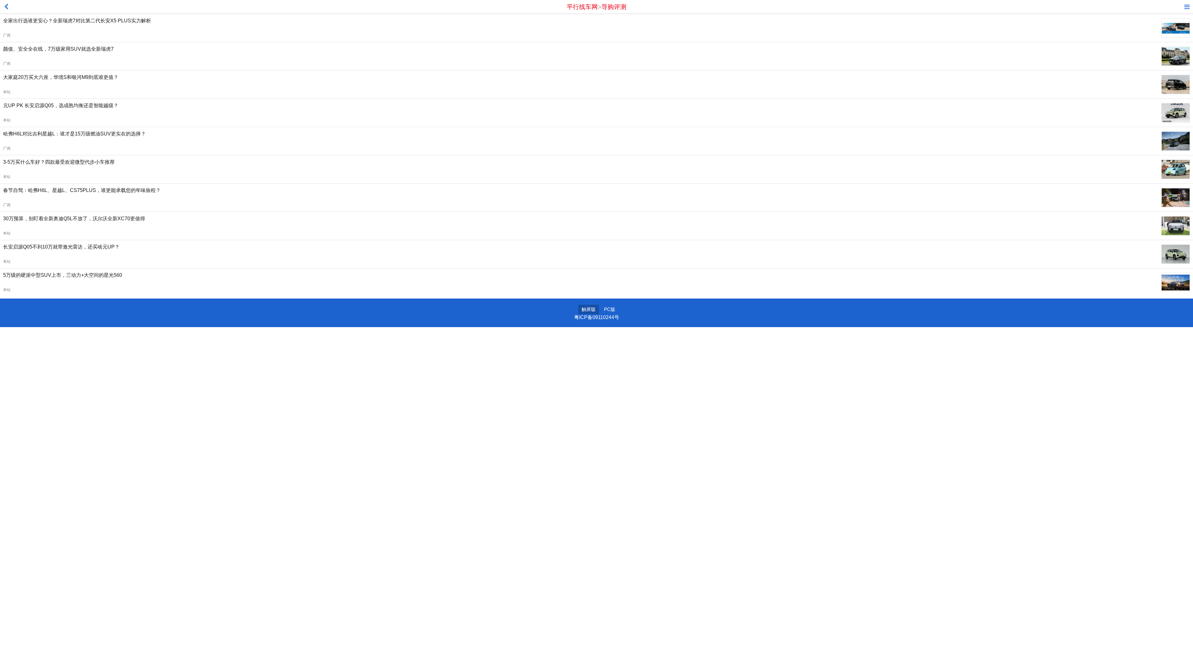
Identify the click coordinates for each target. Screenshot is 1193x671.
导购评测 (613, 7)
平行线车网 (582, 7)
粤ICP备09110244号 (596, 317)
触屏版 (589, 309)
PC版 (609, 309)
